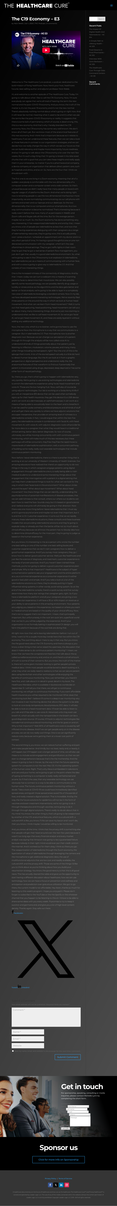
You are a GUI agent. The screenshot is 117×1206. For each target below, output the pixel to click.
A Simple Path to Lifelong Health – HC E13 (96, 43)
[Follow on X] (55, 1185)
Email (64, 1112)
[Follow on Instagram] (66, 1185)
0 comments (52, 23)
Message (65, 1126)
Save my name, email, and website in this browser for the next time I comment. (47, 1051)
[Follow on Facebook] (50, 1185)
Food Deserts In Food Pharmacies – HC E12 (97, 52)
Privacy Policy (50, 1179)
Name (64, 1106)
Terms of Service (65, 1179)
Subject (65, 1115)
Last (63, 1109)
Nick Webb (18, 23)
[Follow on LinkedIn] (61, 1185)
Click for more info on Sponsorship (59, 1159)
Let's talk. (65, 1128)
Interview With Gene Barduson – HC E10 (96, 61)
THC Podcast (40, 23)
